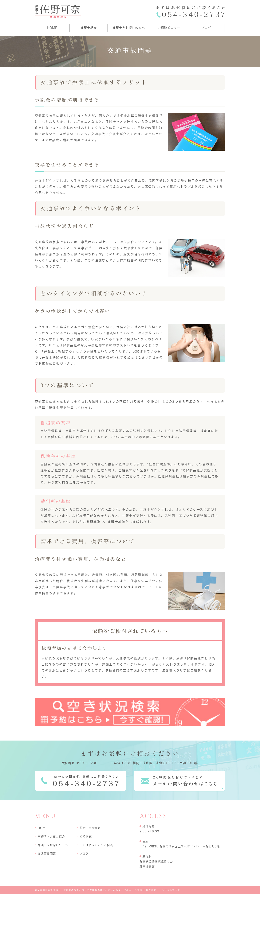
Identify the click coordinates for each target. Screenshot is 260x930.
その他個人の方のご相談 (96, 845)
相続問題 (86, 836)
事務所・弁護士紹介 (51, 836)
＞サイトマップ (171, 890)
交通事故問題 (47, 853)
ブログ (206, 27)
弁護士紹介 (89, 27)
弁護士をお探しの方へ (128, 27)
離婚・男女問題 (90, 828)
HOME (52, 27)
